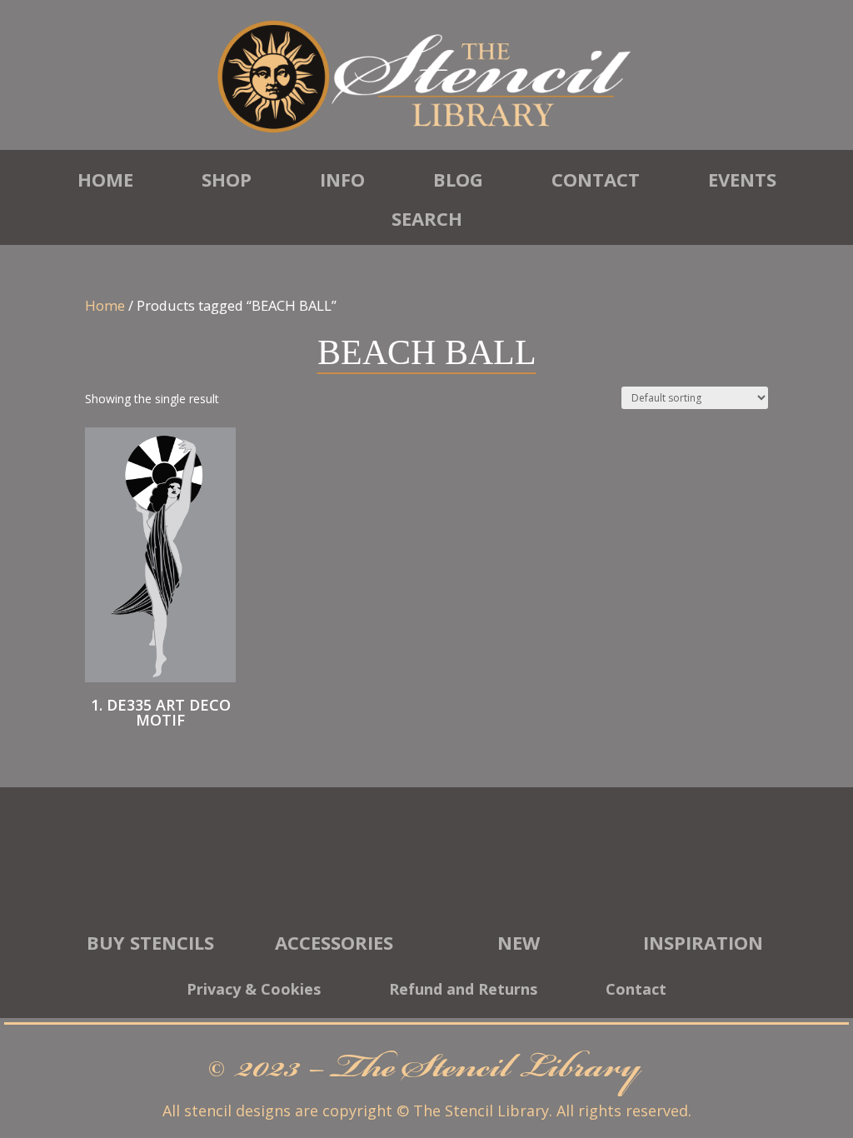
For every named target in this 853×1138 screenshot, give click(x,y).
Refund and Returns (463, 991)
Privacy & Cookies (254, 991)
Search (427, 218)
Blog (458, 179)
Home (105, 179)
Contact (595, 179)
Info (342, 179)
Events (742, 179)
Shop (227, 179)
